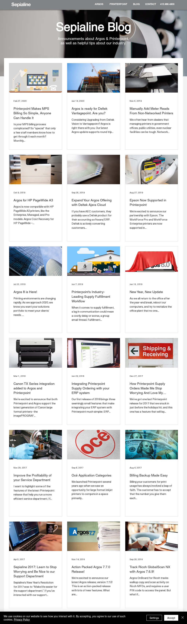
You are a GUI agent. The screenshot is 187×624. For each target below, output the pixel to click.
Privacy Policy (22, 619)
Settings (154, 618)
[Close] (182, 618)
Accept (171, 618)
